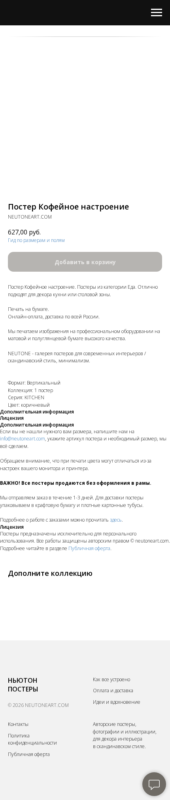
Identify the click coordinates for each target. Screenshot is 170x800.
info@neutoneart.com (22, 438)
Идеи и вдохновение (116, 702)
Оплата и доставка (113, 690)
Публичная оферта (89, 548)
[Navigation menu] (156, 13)
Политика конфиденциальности (32, 739)
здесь (116, 519)
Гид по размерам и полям (36, 240)
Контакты (18, 724)
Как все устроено (111, 679)
